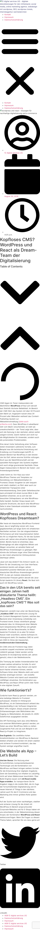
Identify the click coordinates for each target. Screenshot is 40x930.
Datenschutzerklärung (13, 20)
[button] (20, 61)
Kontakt (7, 14)
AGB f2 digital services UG (15, 915)
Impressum (9, 17)
